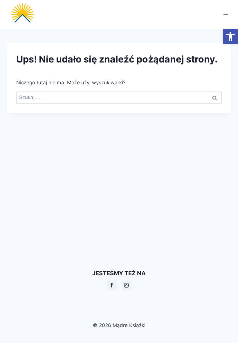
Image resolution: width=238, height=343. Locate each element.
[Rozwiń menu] (225, 14)
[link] (230, 36)
